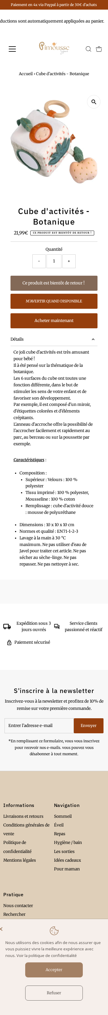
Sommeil (63, 816)
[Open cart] (99, 49)
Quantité (54, 249)
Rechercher (14, 914)
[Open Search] (88, 49)
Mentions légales (19, 860)
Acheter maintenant (54, 320)
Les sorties (64, 851)
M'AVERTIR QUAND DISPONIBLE (54, 301)
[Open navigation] (16, 49)
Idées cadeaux (67, 860)
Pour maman (67, 869)
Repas (59, 833)
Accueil (26, 73)
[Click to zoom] (93, 102)
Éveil (59, 825)
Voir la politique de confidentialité (46, 955)
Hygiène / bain (68, 842)
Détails (17, 339)
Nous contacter (18, 905)
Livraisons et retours (23, 816)
